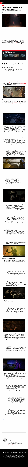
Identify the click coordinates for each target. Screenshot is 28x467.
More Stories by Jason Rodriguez (12, 444)
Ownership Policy (21, 452)
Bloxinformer (18, 457)
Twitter (15, 450)
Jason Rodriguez (6, 12)
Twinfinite (10, 455)
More (13, 3)
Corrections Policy (7, 452)
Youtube (18, 450)
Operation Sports (22, 456)
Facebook (11, 450)
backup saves (15, 42)
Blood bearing (19, 300)
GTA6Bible (21, 457)
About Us (13, 2)
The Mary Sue (7, 457)
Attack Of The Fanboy (17, 455)
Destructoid (10, 456)
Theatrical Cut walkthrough (8, 71)
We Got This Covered (6, 456)
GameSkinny (18, 456)
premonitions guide (8, 82)
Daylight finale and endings (17, 102)
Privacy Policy (25, 452)
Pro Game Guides (7, 455)
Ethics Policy (11, 452)
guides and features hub (17, 46)
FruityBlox (14, 457)
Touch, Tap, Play (11, 457)
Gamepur (13, 455)
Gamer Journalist (14, 456)
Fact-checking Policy (15, 452)
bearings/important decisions (14, 103)
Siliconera (22, 455)
